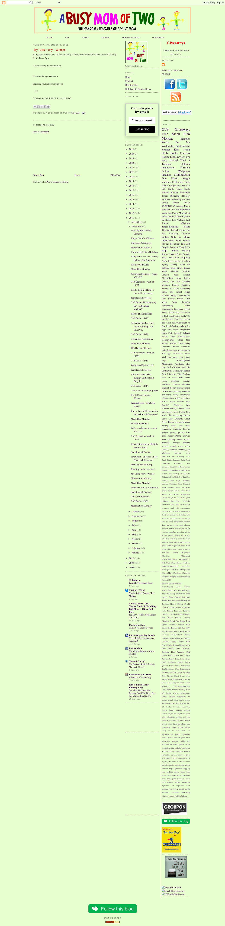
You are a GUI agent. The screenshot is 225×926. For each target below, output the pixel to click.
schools (165, 398)
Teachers (186, 374)
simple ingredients (175, 768)
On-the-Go (186, 648)
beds (177, 703)
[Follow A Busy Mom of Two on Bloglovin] (177, 114)
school (179, 291)
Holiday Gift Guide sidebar (138, 89)
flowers (173, 387)
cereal (164, 216)
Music (174, 178)
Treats (182, 497)
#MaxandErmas (176, 563)
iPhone (178, 435)
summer (186, 274)
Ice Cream (173, 212)
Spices (164, 490)
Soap (185, 672)
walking (186, 250)
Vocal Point (166, 689)
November (137, 226)
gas (179, 724)
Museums (166, 285)
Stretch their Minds (170, 494)
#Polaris (175, 569)
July (134, 525)
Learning (186, 281)
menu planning (168, 439)
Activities (165, 295)
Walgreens (184, 171)
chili (177, 508)
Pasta (180, 484)
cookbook (166, 384)
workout (177, 453)
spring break (179, 772)
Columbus (165, 467)
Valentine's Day (168, 504)
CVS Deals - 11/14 (139, 385)
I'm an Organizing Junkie (142, 635)
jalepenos (165, 734)
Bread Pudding (175, 597)
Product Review (170, 192)
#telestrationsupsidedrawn (171, 583)
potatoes (187, 751)
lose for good (179, 737)
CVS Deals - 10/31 (139, 501)
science (181, 446)
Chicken (165, 281)
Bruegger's (186, 597)
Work (180, 377)
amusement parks (182, 422)
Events (187, 470)
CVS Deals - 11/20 (139, 334)
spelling (170, 772)
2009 (131, 562)
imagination (178, 521)
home (164, 435)
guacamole (166, 727)
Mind (164, 648)
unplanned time (183, 785)
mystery (165, 264)
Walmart (175, 346)
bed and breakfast (168, 703)
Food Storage (185, 614)
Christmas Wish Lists (141, 242)
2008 (131, 567)
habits (174, 727)
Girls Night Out (176, 477)
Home (77, 175)
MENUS (85, 37)
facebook (165, 387)
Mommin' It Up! (137, 661)
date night (178, 713)
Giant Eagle (183, 188)
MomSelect (184, 212)
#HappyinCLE (184, 559)
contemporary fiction (176, 305)
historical (181, 230)
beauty (187, 700)
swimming (182, 449)
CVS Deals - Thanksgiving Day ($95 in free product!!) (143, 306)
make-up (175, 741)
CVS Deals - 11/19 (139, 360)
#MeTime (186, 563)
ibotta (183, 730)
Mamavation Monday (141, 247)
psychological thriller (170, 758)
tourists (177, 782)
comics (164, 713)
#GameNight (181, 322)
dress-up (186, 429)
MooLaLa (173, 484)
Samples (185, 138)
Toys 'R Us (184, 247)
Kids (176, 149)
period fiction (174, 216)
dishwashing (185, 511)
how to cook (167, 521)
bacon (176, 700)
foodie (187, 720)
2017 (131, 190)
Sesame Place (174, 487)
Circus (180, 295)
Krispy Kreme (184, 638)
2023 (131, 162)
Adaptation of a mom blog (140, 677)
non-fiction (166, 394)
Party (164, 374)
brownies (176, 707)
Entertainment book (177, 470)
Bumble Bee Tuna (168, 600)
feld (177, 257)
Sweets (164, 679)
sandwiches (185, 394)
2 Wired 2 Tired (137, 590)
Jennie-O (178, 333)
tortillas (170, 782)
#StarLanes (177, 573)
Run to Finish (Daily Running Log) (139, 686)
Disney (186, 240)
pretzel (170, 535)
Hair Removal (167, 631)
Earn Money (167, 412)
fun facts (179, 515)
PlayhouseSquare (168, 659)
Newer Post (38, 175)
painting (178, 748)
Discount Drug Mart (182, 607)
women (171, 796)
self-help (181, 538)
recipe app (185, 535)
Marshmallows (184, 336)
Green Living (176, 268)
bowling (165, 425)
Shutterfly (179, 418)
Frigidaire (165, 621)
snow (181, 357)
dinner (165, 223)
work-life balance (180, 796)
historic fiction (183, 387)
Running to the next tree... (143, 469)
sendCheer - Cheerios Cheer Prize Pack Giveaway (144, 458)
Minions (171, 648)
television (166, 453)
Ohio (170, 415)
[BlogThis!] (38, 106)
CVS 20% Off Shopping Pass (144, 390)
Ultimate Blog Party (171, 501)
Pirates (187, 655)
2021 (131, 172)
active (187, 504)
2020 (131, 176)
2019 (131, 181)
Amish (165, 202)
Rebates (165, 343)
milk (163, 322)
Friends (186, 226)
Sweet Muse (185, 676)
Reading (175, 285)
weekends (165, 552)
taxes (164, 778)
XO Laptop (166, 693)
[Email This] (35, 106)
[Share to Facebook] (45, 106)
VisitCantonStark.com (181, 686)
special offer (166, 545)
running (174, 264)
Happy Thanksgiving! (141, 313)
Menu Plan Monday (176, 136)
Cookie (186, 254)
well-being (186, 792)
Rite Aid (185, 243)
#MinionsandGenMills (170, 566)
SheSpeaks (186, 487)
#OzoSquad (166, 569)
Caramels (176, 460)
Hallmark (165, 634)
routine (177, 765)
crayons (170, 713)
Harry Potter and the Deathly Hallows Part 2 (144, 445)
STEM (164, 487)
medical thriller (168, 528)
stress (183, 545)
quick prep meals (169, 357)
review (181, 156)
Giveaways (182, 129)
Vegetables (166, 346)
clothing (177, 261)
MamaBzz (185, 192)
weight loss (175, 185)
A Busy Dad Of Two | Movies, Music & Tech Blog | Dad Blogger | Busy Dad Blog (143, 607)
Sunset (176, 676)
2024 (131, 158)
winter (175, 552)
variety (175, 789)
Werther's (175, 689)
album (187, 377)
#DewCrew (166, 556)
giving (169, 518)
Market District (173, 645)
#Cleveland (185, 552)
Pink (182, 655)
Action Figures (183, 586)
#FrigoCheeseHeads (169, 559)
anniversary (181, 696)
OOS (178, 648)
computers (185, 346)
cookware (176, 384)
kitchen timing (172, 525)
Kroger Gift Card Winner (142, 238)
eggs (175, 350)
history (187, 727)
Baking (173, 295)
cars (180, 425)
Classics (173, 604)
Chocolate (178, 206)
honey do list (168, 730)
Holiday (186, 195)
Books (174, 153)
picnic (187, 532)
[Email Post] (83, 113)
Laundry (171, 312)
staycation (176, 545)
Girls (170, 370)
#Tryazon (185, 223)
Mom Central (179, 412)
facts (169, 720)
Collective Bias (182, 463)
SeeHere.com (167, 672)
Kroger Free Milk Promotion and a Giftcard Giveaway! (144, 412)
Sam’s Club (174, 669)
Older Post (115, 175)
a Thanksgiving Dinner (142, 338)
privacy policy (177, 755)
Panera (164, 655)
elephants (171, 717)
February (136, 548)
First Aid (172, 614)
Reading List (131, 84)
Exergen (170, 611)
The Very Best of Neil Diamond (141, 232)
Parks (170, 655)
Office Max (184, 339)
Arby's (164, 590)
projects (187, 755)
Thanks (164, 497)
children (185, 164)
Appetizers (179, 364)
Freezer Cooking (182, 617)
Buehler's (165, 405)
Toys (174, 219)
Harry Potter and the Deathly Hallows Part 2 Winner (144, 258)
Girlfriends (166, 477)
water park (171, 322)
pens (175, 751)
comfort (187, 710)
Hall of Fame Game (181, 631)
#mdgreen (165, 576)
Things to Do (173, 497)
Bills (169, 593)
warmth (181, 789)
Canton (169, 460)
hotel (177, 730)
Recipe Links (169, 156)
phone (187, 353)
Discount (174, 247)
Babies (187, 278)
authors (164, 700)
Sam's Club (167, 418)
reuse (188, 761)
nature (179, 439)
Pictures (171, 298)
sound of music (167, 542)
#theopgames (167, 364)
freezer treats (167, 724)
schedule (173, 538)
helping (180, 727)
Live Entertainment (180, 209)
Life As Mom (135, 648)
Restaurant (175, 243)
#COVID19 (167, 206)
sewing (187, 765)
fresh (175, 724)
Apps (164, 329)
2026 (131, 149)
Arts (169, 329)
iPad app (166, 353)
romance (166, 209)
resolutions (181, 761)
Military (182, 645)
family (165, 185)
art (189, 696)
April (134, 538)
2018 (131, 185)
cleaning (186, 381)
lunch (188, 737)
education (186, 384)
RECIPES (105, 37)
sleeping (165, 449)
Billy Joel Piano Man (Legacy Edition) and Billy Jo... (142, 378)
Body (173, 593)
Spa (188, 672)
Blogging (174, 195)
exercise (186, 199)
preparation (166, 755)
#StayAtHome (167, 278)
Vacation (165, 274)
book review (183, 146)
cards (172, 508)
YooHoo (176, 693)
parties (164, 751)
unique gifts (166, 549)
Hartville (165, 480)
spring (187, 291)
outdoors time (169, 748)
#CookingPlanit (183, 360)
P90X (178, 240)
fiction (186, 149)
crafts (164, 350)
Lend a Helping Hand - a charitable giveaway (142, 291)
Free (165, 133)
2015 (131, 199)
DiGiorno (170, 607)
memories (186, 391)
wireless (165, 796)
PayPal (176, 655)
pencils (170, 751)
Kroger (187, 268)
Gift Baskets (172, 628)
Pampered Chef (183, 652)
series (187, 446)
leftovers (186, 435)
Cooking (173, 233)
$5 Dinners (134, 580)
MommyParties (168, 339)
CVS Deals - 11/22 (139, 318)
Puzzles (187, 415)
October (136, 511)
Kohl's (181, 370)
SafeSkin (165, 669)
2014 (131, 204)
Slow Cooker (177, 672)
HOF (188, 628)
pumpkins (181, 758)
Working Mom (184, 689)
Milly (188, 645)
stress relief (174, 398)
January (136, 552)
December (137, 221)
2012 (131, 213)
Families (166, 174)
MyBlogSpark (182, 174)
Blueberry (180, 456)
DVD (183, 367)
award (170, 700)
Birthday (165, 268)
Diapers (181, 408)
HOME (49, 37)
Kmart (187, 206)
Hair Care (186, 477)
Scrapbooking (185, 669)
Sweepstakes (185, 494)
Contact (129, 80)
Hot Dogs (175, 480)
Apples (172, 401)
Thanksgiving (184, 343)
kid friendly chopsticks (180, 734)
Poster (164, 662)
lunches (187, 319)
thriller (175, 250)
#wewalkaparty (167, 586)
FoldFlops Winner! (140, 423)
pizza (176, 274)
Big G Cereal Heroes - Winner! (141, 396)
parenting (180, 532)
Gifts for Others (180, 236)
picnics (164, 535)
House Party (167, 333)
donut (164, 515)
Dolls (187, 408)
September (137, 516)
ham (188, 432)
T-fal (179, 374)
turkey (164, 312)
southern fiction (184, 542)
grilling (175, 518)
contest (187, 309)
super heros (176, 775)
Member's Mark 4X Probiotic (144, 487)
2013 (131, 208)
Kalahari (186, 333)
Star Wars (185, 490)
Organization (168, 240)
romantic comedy (169, 446)
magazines (166, 741)
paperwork (186, 748)
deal (188, 219)
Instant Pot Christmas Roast (140, 582)
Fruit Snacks (185, 473)
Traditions (186, 285)
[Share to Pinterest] (48, 106)
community (166, 429)
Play (177, 312)
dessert (170, 350)
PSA (173, 652)
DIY (172, 281)
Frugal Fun (174, 621)
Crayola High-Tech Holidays (144, 252)
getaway (173, 432)
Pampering (177, 415)
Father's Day (167, 473)
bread (173, 425)
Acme (178, 278)
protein (177, 535)
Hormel (174, 160)
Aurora (169, 590)
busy (188, 707)
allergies (172, 696)
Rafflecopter (185, 665)
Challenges (166, 463)
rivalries (171, 765)
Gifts (164, 298)
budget (183, 707)
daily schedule (174, 511)
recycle (168, 761)
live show (186, 261)
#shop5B (173, 576)
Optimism (165, 652)
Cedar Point (185, 460)
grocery (181, 432)
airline (164, 696)
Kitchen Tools (168, 336)
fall (168, 515)
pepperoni (166, 442)
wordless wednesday (171, 199)
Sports (170, 261)
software (173, 449)
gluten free (185, 724)
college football (168, 710)
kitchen (165, 391)
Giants (164, 628)
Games (187, 295)
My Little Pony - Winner (49, 49)
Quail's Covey (184, 662)
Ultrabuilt (186, 501)
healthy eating (184, 518)
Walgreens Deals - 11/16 (142, 365)
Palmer (187, 370)
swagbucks (186, 775)
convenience (185, 508)
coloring (179, 710)
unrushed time (167, 789)
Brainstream (180, 593)
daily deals (167, 257)
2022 (131, 167)
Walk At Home (169, 377)
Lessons (173, 641)
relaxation (165, 538)
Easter (164, 611)
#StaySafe (186, 573)
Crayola (165, 247)
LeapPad (165, 641)
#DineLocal (185, 556)
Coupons (185, 153)
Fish (177, 614)
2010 (131, 558)
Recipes (166, 149)
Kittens (176, 638)
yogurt (164, 360)
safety (175, 394)
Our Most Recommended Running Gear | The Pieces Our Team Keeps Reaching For (142, 693)
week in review (184, 549)
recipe (165, 250)
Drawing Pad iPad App (141, 464)
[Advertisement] (51, 153)
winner (187, 357)
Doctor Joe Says (137, 624)
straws (164, 775)
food (164, 178)
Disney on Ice (184, 467)
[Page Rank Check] (171, 887)
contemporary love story (172, 309)
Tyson (188, 497)
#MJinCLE (166, 563)
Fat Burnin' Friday (181, 182)
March (135, 543)
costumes (177, 429)
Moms (164, 271)
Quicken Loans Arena (170, 665)
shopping (185, 257)
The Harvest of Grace (141, 348)
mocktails (165, 744)
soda (163, 772)
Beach (164, 593)
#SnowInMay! (167, 573)
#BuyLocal (166, 456)
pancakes (172, 532)
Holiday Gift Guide (140, 264)
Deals (165, 153)
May (134, 534)
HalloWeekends (176, 634)
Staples (170, 676)
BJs (173, 456)
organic (187, 439)
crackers (165, 511)
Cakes (164, 261)
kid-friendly (178, 353)
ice (189, 730)
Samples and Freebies (141, 297)
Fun (178, 281)
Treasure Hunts (178, 682)
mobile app (185, 741)
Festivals (186, 611)
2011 (131, 217)
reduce (174, 761)
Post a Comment (41, 131)
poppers (180, 751)
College (180, 604)
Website (181, 219)
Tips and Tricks (169, 230)
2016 (131, 194)
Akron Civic (176, 254)
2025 (131, 153)
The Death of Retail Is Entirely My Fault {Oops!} (142, 665)
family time (167, 291)
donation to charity (170, 288)
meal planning (175, 391)
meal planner (184, 525)
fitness (174, 720)
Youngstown (185, 693)
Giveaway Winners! (140, 496)
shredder (165, 768)
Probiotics (172, 662)
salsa (182, 765)
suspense (185, 216)
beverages (165, 508)
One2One (166, 219)
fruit (179, 350)
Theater (171, 422)
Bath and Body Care (181, 590)
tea (189, 449)
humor (170, 435)
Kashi (170, 638)
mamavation (168, 167)
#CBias (165, 401)
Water (174, 302)
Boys (187, 401)
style (169, 775)
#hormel (166, 254)
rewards (165, 765)
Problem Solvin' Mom (140, 674)
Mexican (165, 484)
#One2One (186, 566)
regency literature (181, 442)
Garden (165, 370)
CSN (188, 456)
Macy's (181, 641)
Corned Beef (174, 467)
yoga (188, 453)
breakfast (186, 302)
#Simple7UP (185, 569)
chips (187, 425)
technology (185, 398)
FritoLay (176, 473)
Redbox (173, 343)
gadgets (165, 432)
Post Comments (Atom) (57, 181)
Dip (188, 367)
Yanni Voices (180, 504)
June (134, 529)
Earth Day (165, 470)
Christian (176, 367)
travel (188, 545)
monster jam (179, 528)
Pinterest (186, 484)
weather (174, 549)
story (188, 772)
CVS (67, 37)
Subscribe (142, 129)
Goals (175, 370)
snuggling (186, 768)
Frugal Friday (181, 202)
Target (165, 195)
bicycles (183, 703)
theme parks (171, 778)
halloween (186, 350)
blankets (169, 707)
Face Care (178, 611)
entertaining (185, 288)
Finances (165, 614)
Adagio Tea (185, 326)
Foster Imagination (181, 329)
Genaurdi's (173, 624)
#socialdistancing (170, 226)
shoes (188, 538)
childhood (175, 381)
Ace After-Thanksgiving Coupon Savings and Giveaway (142, 326)
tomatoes (180, 778)
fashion (172, 515)
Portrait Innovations (182, 659)
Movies (165, 243)
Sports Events (174, 490)
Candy (164, 460)
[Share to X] (41, 106)
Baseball (180, 401)
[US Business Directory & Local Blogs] (112, 922)
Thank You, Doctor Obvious (141, 627)
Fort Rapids (167, 617)
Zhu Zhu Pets (176, 319)
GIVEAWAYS (158, 37)
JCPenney (186, 480)
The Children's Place (176, 679)
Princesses (171, 374)
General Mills (184, 624)
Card (169, 367)
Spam (164, 676)
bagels (181, 700)
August (135, 520)
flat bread (180, 720)
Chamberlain (181, 600)
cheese (164, 381)
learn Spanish (167, 737)
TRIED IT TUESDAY (131, 37)
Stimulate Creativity (180, 271)
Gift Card (181, 628)
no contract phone (177, 744)
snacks (165, 212)
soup (175, 542)
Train (169, 682)
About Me (185, 264)
